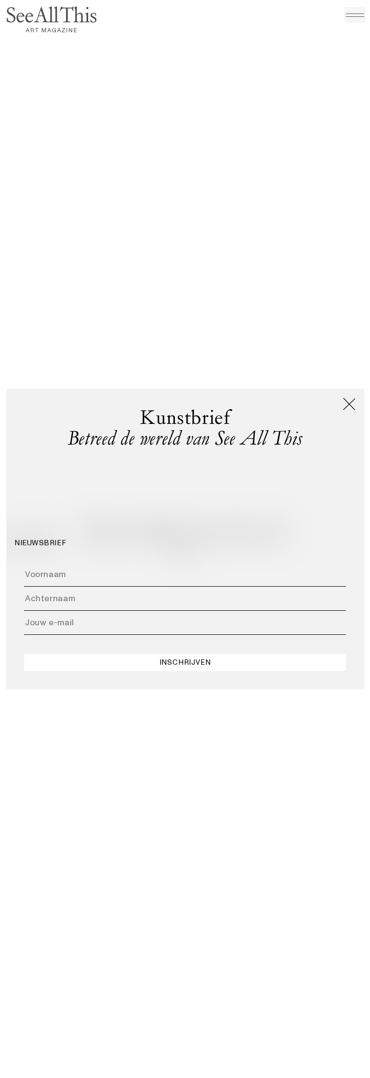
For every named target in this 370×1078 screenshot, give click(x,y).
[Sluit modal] (349, 404)
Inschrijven (185, 662)
